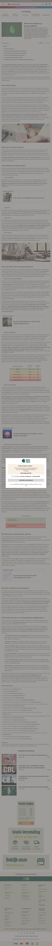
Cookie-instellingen (25, 476)
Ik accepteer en (27, 476)
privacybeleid (36, 476)
